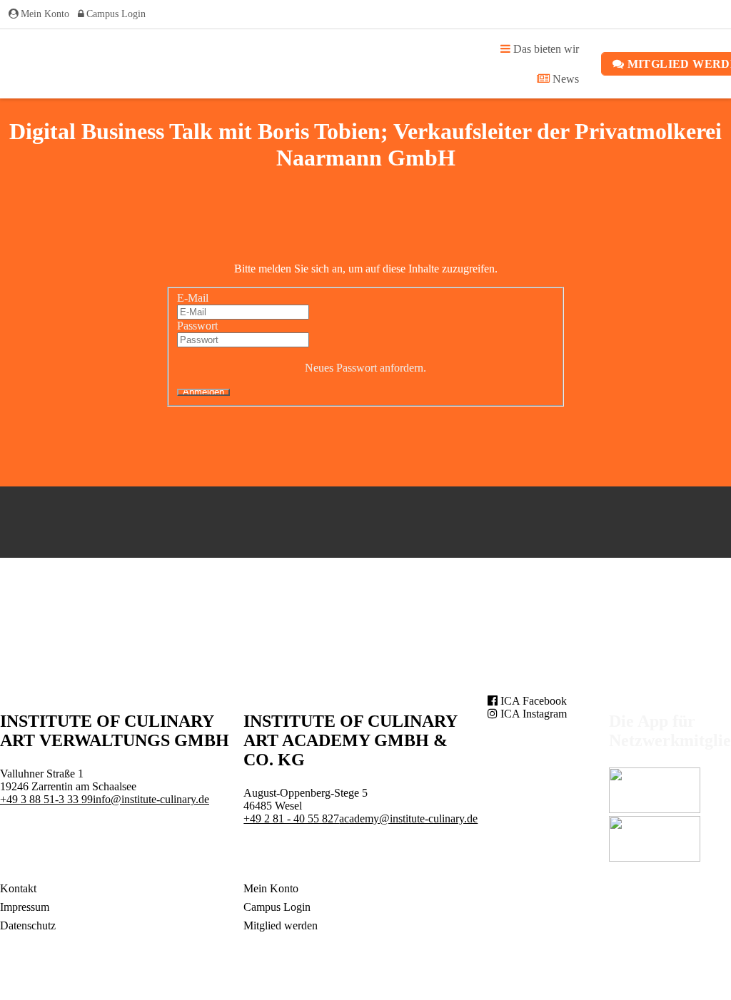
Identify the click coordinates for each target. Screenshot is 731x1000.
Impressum (24, 907)
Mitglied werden (280, 925)
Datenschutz (28, 925)
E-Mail (192, 298)
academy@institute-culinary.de (408, 818)
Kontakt (18, 888)
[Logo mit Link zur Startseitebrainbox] (35, 63)
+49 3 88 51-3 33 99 (46, 799)
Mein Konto (45, 14)
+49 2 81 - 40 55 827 (291, 818)
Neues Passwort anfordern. (365, 368)
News (564, 79)
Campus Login (116, 14)
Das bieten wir (544, 49)
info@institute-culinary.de (151, 799)
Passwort (197, 326)
